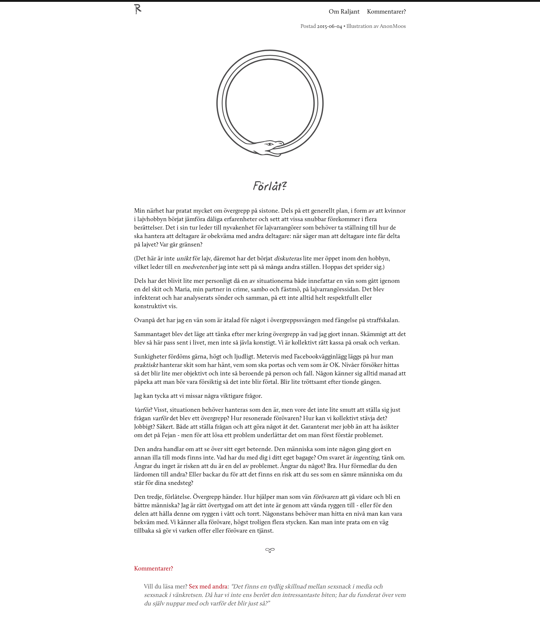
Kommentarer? (386, 12)
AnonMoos (393, 26)
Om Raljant (344, 12)
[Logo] (138, 7)
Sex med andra (208, 587)
